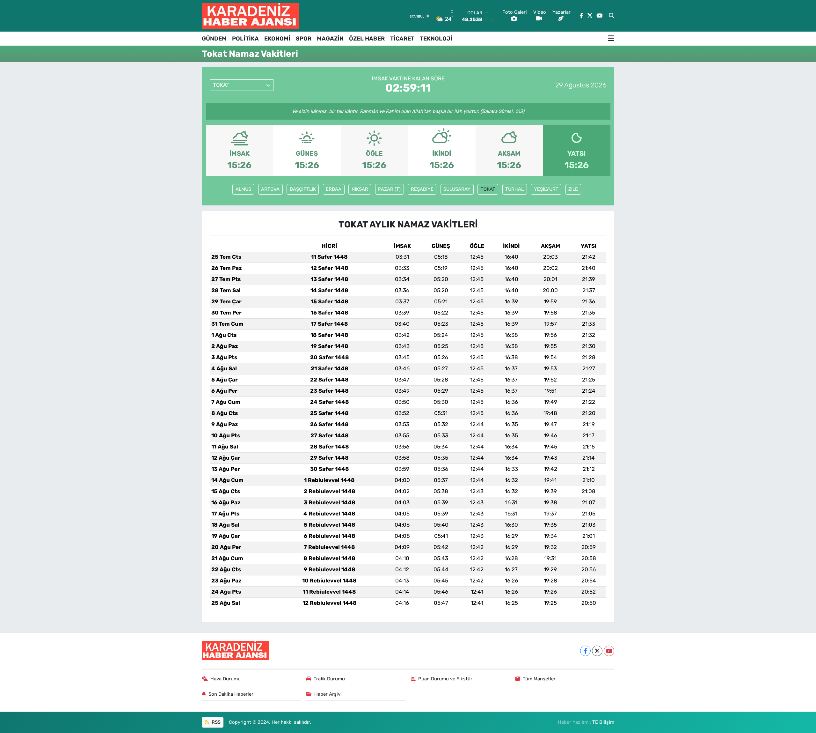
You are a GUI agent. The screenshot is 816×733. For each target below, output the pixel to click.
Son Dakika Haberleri (231, 694)
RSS (215, 722)
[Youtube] (609, 651)
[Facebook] (585, 651)
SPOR (303, 38)
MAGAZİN (330, 38)
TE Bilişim (603, 722)
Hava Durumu (225, 679)
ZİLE (573, 189)
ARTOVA (270, 189)
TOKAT (488, 189)
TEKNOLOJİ (436, 38)
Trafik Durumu (329, 679)
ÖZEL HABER (367, 38)
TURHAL (514, 189)
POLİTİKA (245, 38)
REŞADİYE (422, 189)
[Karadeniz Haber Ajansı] (250, 15)
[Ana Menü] (611, 39)
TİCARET (402, 38)
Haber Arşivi (328, 694)
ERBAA (333, 189)
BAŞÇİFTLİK (303, 189)
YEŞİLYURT (546, 189)
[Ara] (611, 16)
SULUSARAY (456, 189)
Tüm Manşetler (539, 679)
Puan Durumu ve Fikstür (445, 679)
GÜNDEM (214, 38)
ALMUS (243, 189)
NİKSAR (360, 189)
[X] (597, 651)
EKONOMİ (277, 38)
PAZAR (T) (389, 189)
